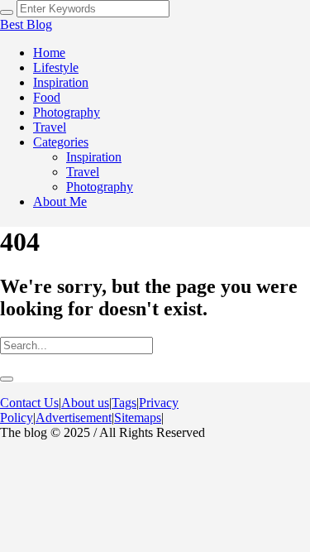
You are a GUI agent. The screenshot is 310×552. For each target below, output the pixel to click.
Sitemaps (137, 417)
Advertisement (74, 417)
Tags (124, 403)
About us (85, 403)
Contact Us (29, 403)
